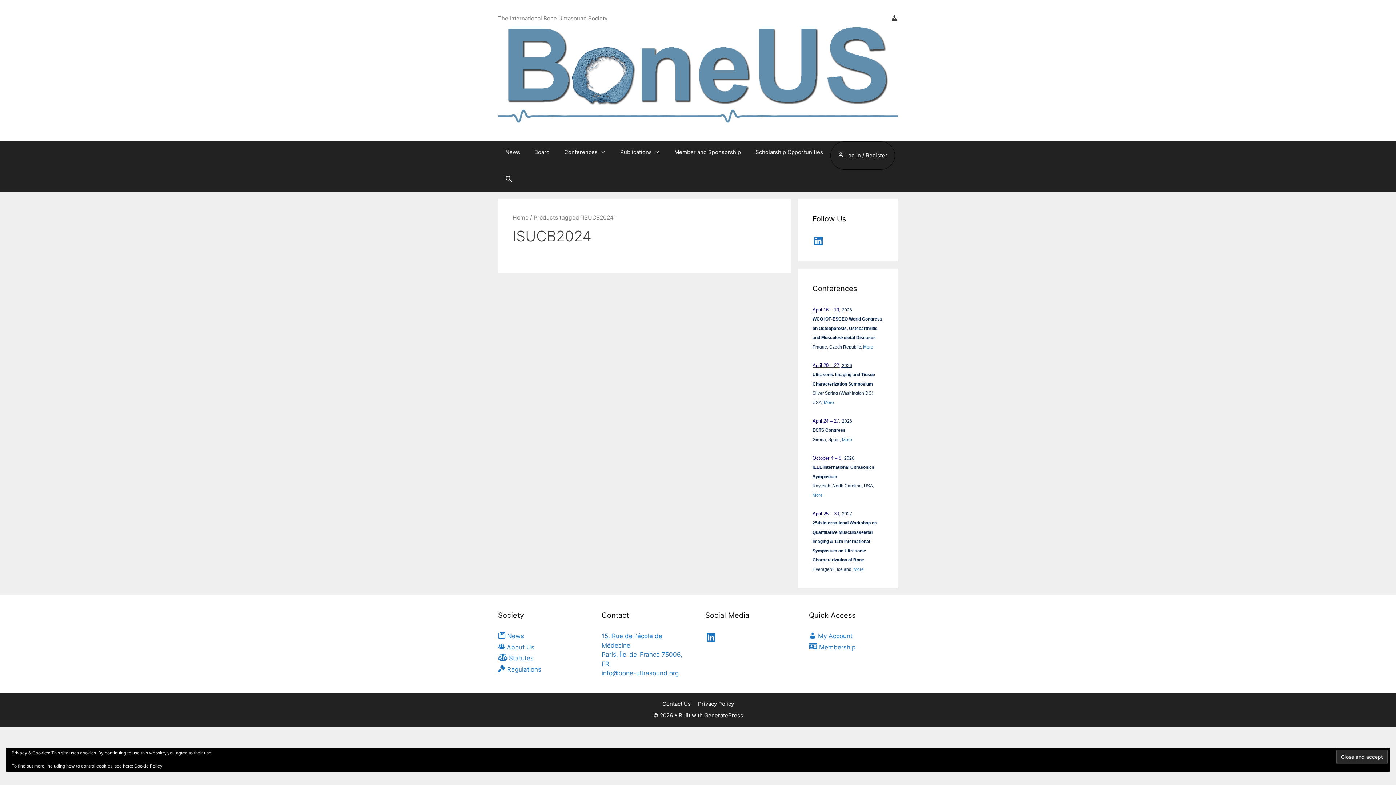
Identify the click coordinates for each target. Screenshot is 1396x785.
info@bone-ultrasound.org (640, 673)
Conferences (581, 152)
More (868, 347)
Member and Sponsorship (707, 152)
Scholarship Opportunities (789, 152)
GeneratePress (723, 715)
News (512, 152)
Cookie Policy (148, 766)
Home (521, 217)
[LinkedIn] (818, 241)
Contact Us (676, 703)
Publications (636, 152)
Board (542, 152)
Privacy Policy (716, 703)
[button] (509, 181)
